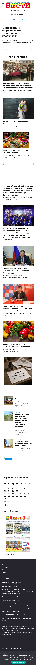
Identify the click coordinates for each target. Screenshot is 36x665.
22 (25, 493)
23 (29, 493)
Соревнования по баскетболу (16, 478)
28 (21, 496)
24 (5, 496)
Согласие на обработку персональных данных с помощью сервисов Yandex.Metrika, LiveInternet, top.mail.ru (18, 628)
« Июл (6, 505)
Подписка (5, 567)
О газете (5, 565)
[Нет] (34, 658)
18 (9, 493)
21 (21, 493)
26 (13, 496)
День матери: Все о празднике (15, 121)
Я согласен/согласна (18, 662)
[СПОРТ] (18, 474)
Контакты (5, 572)
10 (5, 491)
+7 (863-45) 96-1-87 (18, 10)
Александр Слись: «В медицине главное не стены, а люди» (23, 444)
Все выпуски (9, 554)
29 (25, 496)
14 (21, 491)
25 (9, 496)
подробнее (11, 655)
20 (17, 493)
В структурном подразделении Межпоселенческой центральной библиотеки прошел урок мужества (18, 85)
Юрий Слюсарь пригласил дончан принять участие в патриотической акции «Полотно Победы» (17, 309)
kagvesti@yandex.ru (18, 15)
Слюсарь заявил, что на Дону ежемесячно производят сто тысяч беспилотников (17, 271)
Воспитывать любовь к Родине (23, 400)
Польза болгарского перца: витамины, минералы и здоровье (16, 345)
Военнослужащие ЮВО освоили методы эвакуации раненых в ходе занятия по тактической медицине (22, 420)
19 (13, 493)
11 (8, 491)
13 (17, 491)
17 (5, 493)
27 (17, 496)
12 (13, 491)
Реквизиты (6, 570)
